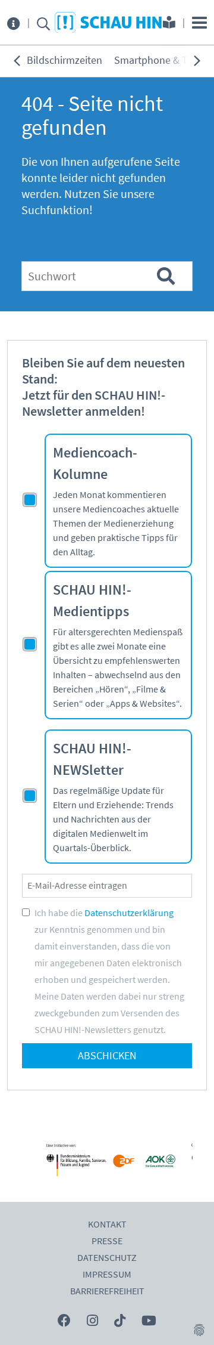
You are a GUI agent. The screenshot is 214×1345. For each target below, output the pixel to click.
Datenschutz (107, 1258)
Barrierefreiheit (107, 1291)
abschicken (107, 1056)
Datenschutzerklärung (129, 913)
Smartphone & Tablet (162, 60)
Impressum (107, 1275)
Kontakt (107, 1224)
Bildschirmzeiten (64, 60)
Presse (107, 1241)
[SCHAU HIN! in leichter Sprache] (169, 24)
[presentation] (17, 61)
